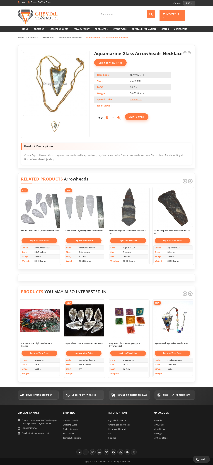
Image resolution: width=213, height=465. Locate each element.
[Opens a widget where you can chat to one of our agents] (201, 459)
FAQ (110, 433)
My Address (159, 429)
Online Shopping (70, 429)
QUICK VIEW (40, 204)
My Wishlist (159, 424)
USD (188, 3)
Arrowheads (48, 37)
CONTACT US (180, 29)
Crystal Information (117, 420)
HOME (25, 29)
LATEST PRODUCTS (59, 29)
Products (33, 37)
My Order (158, 420)
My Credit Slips (160, 437)
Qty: (100, 117)
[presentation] (185, 181)
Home (21, 37)
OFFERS (165, 29)
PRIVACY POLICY (82, 29)
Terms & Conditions (72, 437)
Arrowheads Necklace (70, 37)
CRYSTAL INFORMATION (144, 29)
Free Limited (69, 433)
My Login (158, 433)
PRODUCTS (100, 29)
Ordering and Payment (119, 424)
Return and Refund (117, 429)
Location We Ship (71, 420)
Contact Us (136, 99)
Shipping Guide (70, 424)
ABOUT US (39, 29)
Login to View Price (110, 62)
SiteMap (112, 437)
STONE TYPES (119, 29)
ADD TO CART (136, 117)
